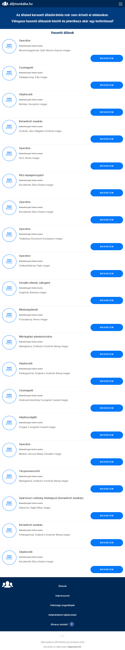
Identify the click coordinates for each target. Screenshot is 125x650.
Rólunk (63, 586)
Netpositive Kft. (75, 647)
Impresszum (63, 595)
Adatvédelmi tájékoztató (62, 614)
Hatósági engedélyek (62, 605)
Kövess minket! (59, 624)
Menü (120, 3)
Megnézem (107, 58)
